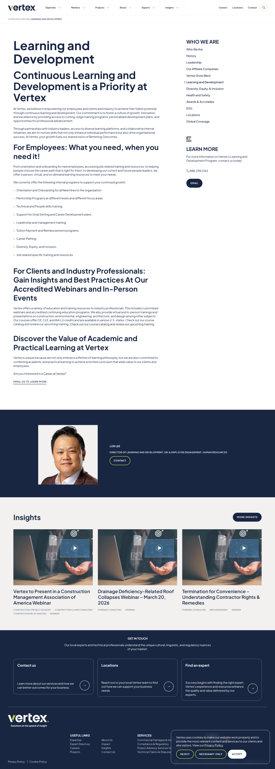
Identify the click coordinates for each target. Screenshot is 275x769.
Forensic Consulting (109, 610)
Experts (146, 7)
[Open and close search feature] (264, 7)
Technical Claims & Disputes (154, 752)
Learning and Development (205, 82)
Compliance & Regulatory (153, 744)
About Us (107, 740)
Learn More (85, 685)
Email (194, 183)
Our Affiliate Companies (202, 69)
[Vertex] (22, 7)
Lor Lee (115, 446)
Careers (223, 7)
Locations (237, 7)
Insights (169, 7)
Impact (106, 744)
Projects (99, 7)
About (123, 7)
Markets (75, 7)
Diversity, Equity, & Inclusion (205, 88)
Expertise (51, 7)
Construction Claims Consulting (73, 610)
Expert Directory (80, 744)
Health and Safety (198, 95)
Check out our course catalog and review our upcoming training (112, 324)
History (191, 56)
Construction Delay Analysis (29, 613)
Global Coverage (198, 121)
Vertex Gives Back (198, 75)
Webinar (54, 613)
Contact (252, 7)
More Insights (247, 517)
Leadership (193, 62)
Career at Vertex (54, 373)
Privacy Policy (213, 745)
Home (11, 19)
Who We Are (22, 19)
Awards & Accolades (200, 101)
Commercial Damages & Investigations (161, 740)
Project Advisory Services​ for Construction (163, 748)
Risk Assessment (219, 610)
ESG (189, 108)
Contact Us (108, 752)
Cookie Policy (38, 761)
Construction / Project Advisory (32, 610)
